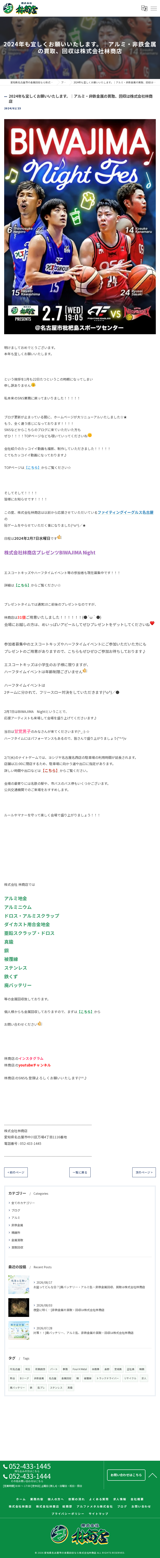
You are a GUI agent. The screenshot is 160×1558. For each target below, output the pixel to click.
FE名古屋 (15, 1369)
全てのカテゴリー (23, 1203)
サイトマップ (99, 1514)
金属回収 (66, 1378)
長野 (106, 1369)
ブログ (15, 1210)
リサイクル (130, 1378)
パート (54, 1369)
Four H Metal (80, 1369)
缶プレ (41, 1387)
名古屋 (52, 1378)
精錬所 (15, 1232)
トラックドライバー (107, 1378)
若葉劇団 (40, 1369)
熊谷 (12, 1378)
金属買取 (17, 1240)
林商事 (95, 1369)
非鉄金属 (17, 1225)
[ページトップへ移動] (153, 1475)
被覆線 (87, 1378)
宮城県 (118, 1369)
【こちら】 (85, 1011)
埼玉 (27, 1369)
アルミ (15, 1217)
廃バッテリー (17, 1387)
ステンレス (56, 1387)
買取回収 (17, 1247)
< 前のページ (16, 1172)
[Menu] (153, 8)
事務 (65, 1369)
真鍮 (70, 1387)
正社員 (130, 1369)
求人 (143, 1378)
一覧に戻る (80, 1172)
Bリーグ (24, 1378)
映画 (141, 1369)
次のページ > (144, 1172)
